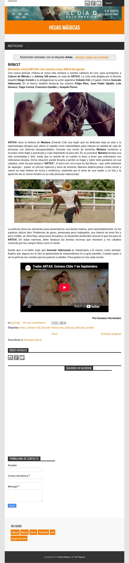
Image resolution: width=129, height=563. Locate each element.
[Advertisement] (31, 387)
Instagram (87, 3)
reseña (90, 327)
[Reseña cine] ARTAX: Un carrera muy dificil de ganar (46, 69)
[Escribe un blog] (55, 323)
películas (80, 327)
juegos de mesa (19, 538)
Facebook (93, 3)
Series (33, 532)
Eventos (15, 532)
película (69, 327)
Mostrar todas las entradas (92, 57)
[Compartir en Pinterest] (64, 323)
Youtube (98, 3)
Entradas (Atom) (33, 340)
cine (52, 532)
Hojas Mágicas (64, 27)
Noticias (15, 46)
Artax (22, 327)
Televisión (43, 532)
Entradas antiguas (111, 334)
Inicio (54, 334)
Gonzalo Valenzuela (52, 327)
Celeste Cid (33, 327)
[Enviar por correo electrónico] (52, 323)
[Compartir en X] (58, 323)
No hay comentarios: (34, 322)
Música (24, 532)
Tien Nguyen (79, 557)
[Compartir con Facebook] (61, 323)
